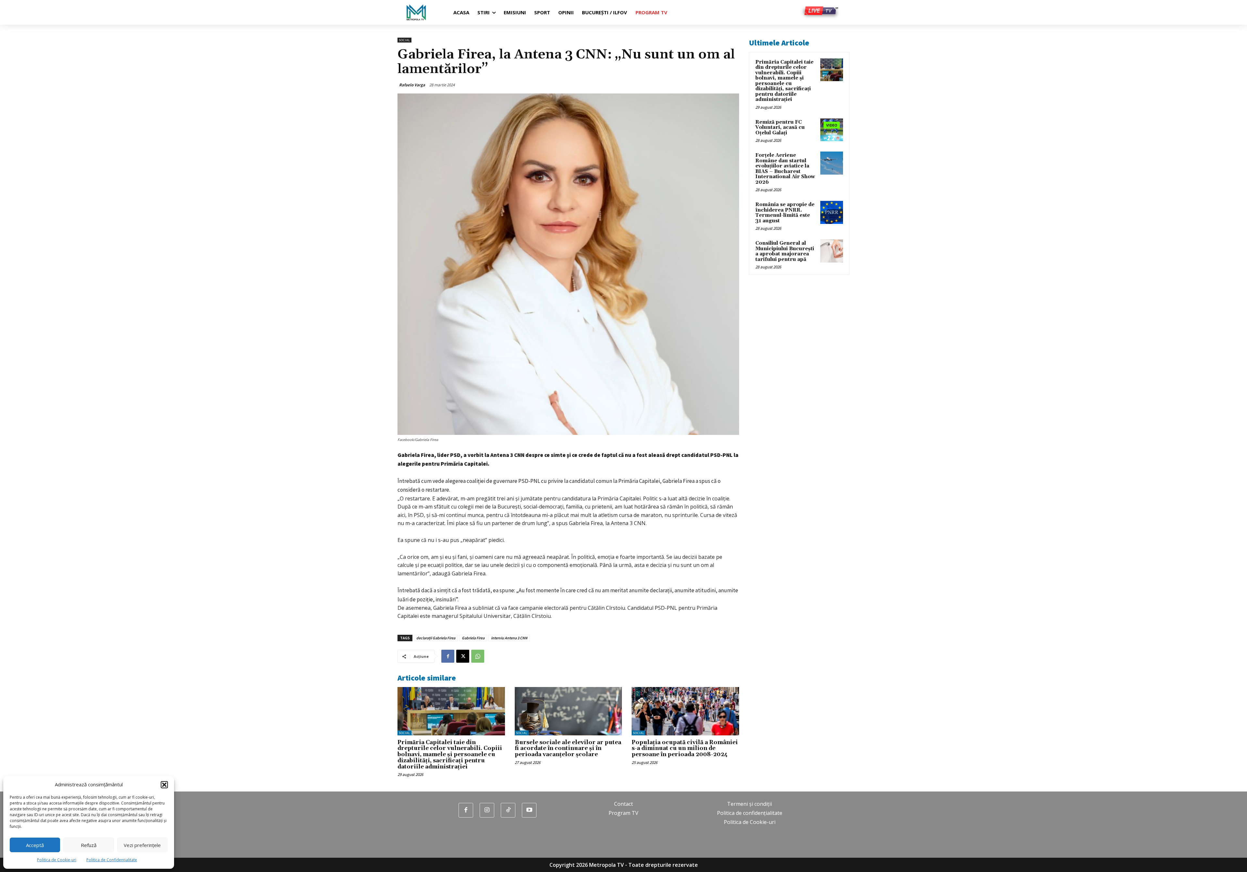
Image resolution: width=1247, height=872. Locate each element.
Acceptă (35, 845)
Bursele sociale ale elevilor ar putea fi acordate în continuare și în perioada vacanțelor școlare (568, 748)
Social (404, 40)
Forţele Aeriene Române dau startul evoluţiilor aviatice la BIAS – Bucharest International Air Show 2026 (785, 168)
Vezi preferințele (142, 845)
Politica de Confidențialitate (111, 860)
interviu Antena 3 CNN (509, 637)
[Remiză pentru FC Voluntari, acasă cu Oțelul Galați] (831, 129)
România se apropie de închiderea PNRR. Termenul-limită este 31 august (784, 213)
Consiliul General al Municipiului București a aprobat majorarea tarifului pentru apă (784, 251)
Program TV (623, 813)
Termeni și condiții (749, 803)
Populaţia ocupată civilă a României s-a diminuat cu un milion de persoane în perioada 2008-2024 (685, 748)
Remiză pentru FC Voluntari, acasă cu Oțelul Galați (780, 127)
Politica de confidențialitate (749, 813)
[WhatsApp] (477, 656)
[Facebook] (447, 656)
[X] (462, 656)
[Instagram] (487, 810)
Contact (623, 803)
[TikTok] (508, 810)
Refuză (88, 845)
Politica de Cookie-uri (56, 860)
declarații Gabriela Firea (435, 637)
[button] (164, 784)
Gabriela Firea (473, 637)
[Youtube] (529, 810)
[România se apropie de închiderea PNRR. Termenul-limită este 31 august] (831, 212)
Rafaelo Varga (412, 85)
